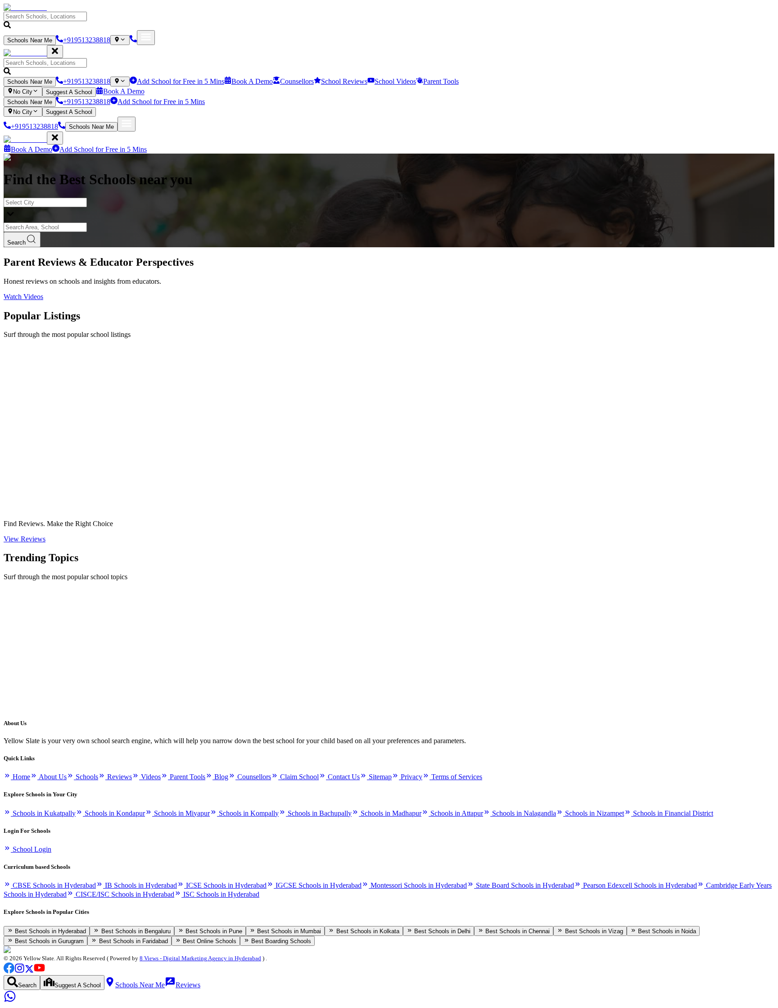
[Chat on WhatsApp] (10, 1000)
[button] (389, 21)
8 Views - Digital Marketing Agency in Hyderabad (200, 958)
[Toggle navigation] (146, 37)
